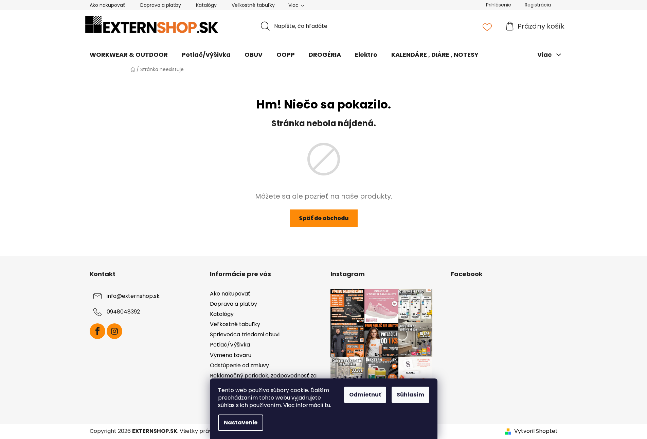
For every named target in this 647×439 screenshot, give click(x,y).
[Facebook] (97, 331)
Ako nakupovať (107, 5)
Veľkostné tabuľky (253, 5)
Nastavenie (240, 422)
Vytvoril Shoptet (536, 431)
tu (327, 405)
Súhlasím (410, 395)
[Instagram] (114, 331)
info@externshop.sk (133, 296)
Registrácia (538, 4)
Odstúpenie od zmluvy (239, 365)
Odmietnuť (365, 395)
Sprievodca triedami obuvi (245, 334)
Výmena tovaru (230, 355)
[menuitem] (129, 54)
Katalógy (206, 5)
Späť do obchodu (323, 218)
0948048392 (123, 312)
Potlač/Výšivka (230, 345)
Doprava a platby (160, 5)
